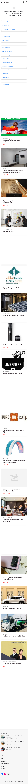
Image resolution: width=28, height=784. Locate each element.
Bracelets (5, 199)
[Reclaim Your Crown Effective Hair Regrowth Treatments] (14, 447)
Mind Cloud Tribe (8, 231)
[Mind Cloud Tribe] (14, 218)
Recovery (5, 634)
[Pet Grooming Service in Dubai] (14, 360)
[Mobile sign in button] (23, 2)
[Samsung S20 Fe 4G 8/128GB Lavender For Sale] (14, 565)
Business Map (4, 765)
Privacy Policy (4, 761)
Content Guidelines (5, 763)
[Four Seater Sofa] (14, 478)
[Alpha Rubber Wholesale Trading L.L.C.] (14, 302)
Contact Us (3, 760)
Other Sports (6, 428)
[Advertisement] (14, 102)
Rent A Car (5, 606)
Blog (2, 758)
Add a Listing (3, 768)
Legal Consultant (7, 229)
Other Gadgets (6, 343)
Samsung (5, 576)
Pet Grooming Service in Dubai (12, 373)
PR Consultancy (7, 138)
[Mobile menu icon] (2, 2)
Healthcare (6, 371)
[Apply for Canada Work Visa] (14, 650)
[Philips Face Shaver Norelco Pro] (14, 332)
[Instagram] (5, 774)
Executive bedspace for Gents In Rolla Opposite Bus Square (13, 171)
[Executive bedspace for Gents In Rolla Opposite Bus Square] (14, 157)
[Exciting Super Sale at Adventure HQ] (14, 417)
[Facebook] (2, 774)
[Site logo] (6, 2)
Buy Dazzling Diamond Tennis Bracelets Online (12, 201)
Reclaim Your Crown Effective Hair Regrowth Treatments (14, 461)
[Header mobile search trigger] (26, 2)
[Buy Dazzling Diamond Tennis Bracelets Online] (14, 188)
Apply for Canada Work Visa (12, 664)
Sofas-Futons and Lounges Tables (11, 489)
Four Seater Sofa (8, 491)
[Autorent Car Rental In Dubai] (14, 595)
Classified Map (4, 766)
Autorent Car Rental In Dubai (12, 608)
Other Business (6, 286)
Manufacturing (7, 313)
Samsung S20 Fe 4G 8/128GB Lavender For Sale (12, 578)
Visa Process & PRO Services (10, 661)
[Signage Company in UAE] (14, 275)
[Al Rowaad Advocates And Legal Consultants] (14, 506)
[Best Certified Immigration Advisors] (14, 127)
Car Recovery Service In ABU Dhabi (14, 636)
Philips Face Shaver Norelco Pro (13, 345)
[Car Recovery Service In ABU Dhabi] (14, 623)
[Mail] (8, 774)
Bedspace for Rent (7, 168)
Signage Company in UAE (11, 288)
